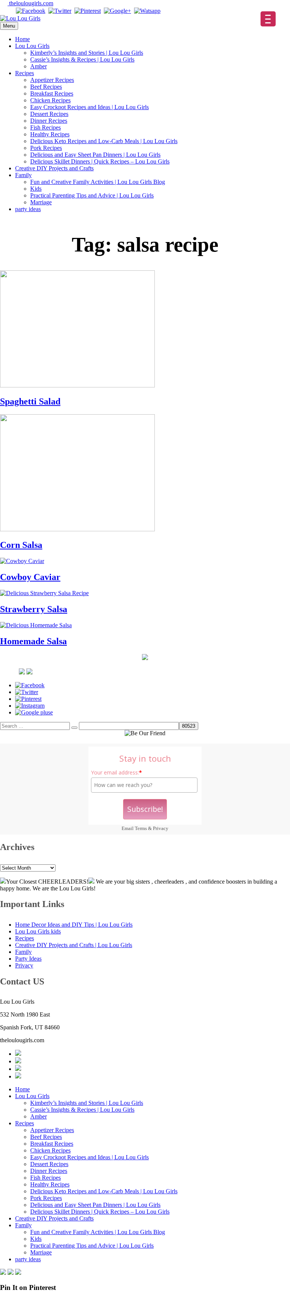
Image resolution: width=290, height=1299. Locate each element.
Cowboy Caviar (30, 577)
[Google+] (117, 11)
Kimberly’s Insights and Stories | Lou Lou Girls (86, 52)
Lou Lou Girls (32, 46)
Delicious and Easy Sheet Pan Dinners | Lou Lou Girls (95, 154)
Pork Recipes (46, 148)
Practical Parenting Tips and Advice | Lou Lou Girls (92, 195)
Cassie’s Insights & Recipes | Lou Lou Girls (82, 59)
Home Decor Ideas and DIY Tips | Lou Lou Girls (74, 924)
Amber (38, 66)
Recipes (24, 73)
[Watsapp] (147, 11)
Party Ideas (28, 958)
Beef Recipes (46, 86)
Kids (36, 188)
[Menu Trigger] (268, 18)
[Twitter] (60, 11)
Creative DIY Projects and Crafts (54, 168)
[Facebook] (30, 11)
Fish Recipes (45, 127)
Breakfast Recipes (51, 93)
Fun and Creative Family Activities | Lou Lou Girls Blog (97, 182)
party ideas (28, 209)
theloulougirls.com (30, 3)
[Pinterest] (88, 11)
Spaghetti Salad (30, 401)
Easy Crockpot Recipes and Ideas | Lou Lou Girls (89, 107)
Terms (141, 828)
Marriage (41, 202)
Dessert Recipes (49, 114)
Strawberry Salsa (33, 609)
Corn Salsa (21, 545)
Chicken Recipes (50, 100)
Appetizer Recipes (52, 80)
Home (22, 39)
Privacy (160, 828)
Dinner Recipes (48, 120)
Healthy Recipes (49, 134)
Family (23, 175)
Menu (9, 26)
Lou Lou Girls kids (38, 931)
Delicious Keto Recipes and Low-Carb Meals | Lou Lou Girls (103, 141)
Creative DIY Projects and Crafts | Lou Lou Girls (73, 945)
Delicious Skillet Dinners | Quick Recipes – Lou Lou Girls (100, 161)
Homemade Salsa (33, 641)
